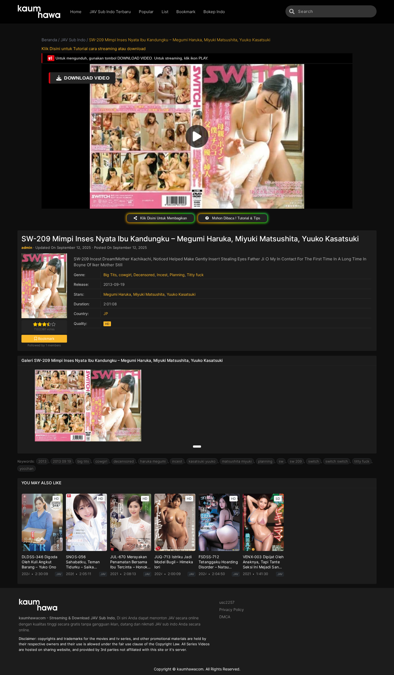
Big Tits (110, 274)
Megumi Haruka (117, 294)
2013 (42, 461)
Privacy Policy (231, 609)
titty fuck (361, 461)
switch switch (336, 461)
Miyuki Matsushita (149, 294)
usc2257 (227, 602)
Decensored (144, 274)
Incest (162, 274)
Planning (177, 274)
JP (105, 313)
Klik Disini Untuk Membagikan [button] (163, 218)
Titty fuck (195, 274)
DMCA (224, 616)
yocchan (27, 468)
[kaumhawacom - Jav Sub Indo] (39, 12)
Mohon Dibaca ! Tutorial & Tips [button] (235, 218)
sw (281, 461)
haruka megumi (153, 461)
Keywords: (26, 461)
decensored (124, 461)
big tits (83, 461)
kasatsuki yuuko (202, 461)
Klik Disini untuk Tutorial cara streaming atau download (94, 48)
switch (313, 461)
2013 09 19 (62, 461)
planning (265, 461)
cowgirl (125, 274)
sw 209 (296, 461)
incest (177, 461)
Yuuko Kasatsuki (181, 294)
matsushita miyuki (237, 461)
